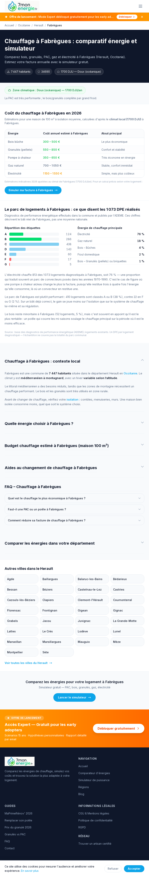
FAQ (7, 841)
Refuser (113, 868)
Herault (38, 25)
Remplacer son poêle (18, 820)
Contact (10, 848)
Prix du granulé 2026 (18, 827)
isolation (72, 399)
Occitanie (24, 25)
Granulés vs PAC (15, 834)
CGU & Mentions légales (93, 813)
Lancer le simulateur (72, 697)
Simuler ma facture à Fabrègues (31, 190)
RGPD (82, 827)
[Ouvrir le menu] (140, 6)
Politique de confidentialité (95, 820)
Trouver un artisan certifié (94, 843)
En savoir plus (30, 870)
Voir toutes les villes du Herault (26, 663)
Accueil (9, 25)
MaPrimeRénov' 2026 (18, 813)
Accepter (134, 868)
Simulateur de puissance (94, 780)
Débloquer (125, 16)
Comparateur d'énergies (94, 773)
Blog (81, 794)
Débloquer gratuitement (116, 728)
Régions (83, 787)
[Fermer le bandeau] (142, 17)
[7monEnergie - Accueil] (22, 6)
